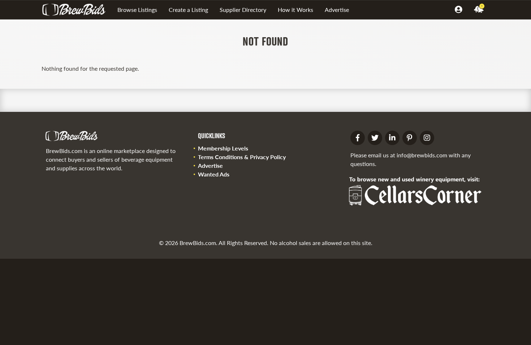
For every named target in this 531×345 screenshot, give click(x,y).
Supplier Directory (243, 9)
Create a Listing (188, 9)
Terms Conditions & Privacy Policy (242, 157)
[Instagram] (427, 138)
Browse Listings (137, 9)
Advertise (337, 9)
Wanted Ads (213, 174)
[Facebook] (357, 138)
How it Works (295, 9)
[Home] (77, 9)
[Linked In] (392, 138)
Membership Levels (223, 148)
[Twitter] (375, 138)
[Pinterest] (409, 138)
